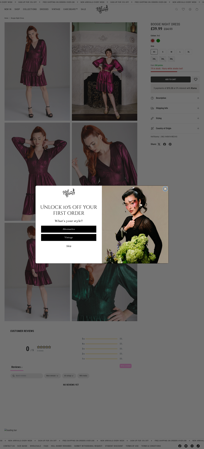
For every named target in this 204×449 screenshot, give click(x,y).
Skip (68, 246)
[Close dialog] (165, 189)
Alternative (69, 229)
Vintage (69, 237)
